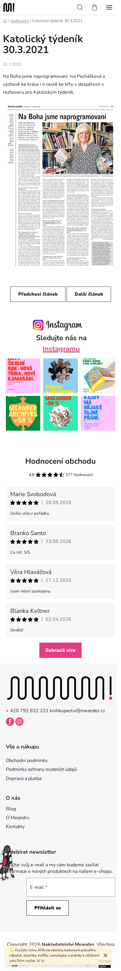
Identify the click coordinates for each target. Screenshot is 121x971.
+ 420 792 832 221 (27, 710)
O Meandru (17, 817)
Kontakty (15, 826)
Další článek (89, 294)
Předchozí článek (38, 294)
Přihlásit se (47, 908)
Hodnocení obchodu (60, 461)
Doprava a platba (23, 778)
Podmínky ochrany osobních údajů (41, 769)
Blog (11, 809)
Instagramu (61, 348)
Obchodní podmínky (27, 760)
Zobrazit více (60, 650)
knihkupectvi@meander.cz (77, 710)
